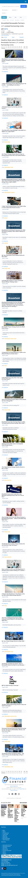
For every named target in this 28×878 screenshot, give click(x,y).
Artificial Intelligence (7, 167)
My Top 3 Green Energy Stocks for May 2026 (13, 641)
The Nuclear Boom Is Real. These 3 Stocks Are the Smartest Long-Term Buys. (13, 544)
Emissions (6, 409)
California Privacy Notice (10, 874)
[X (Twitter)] (9, 794)
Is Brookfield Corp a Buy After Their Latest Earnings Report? (12, 378)
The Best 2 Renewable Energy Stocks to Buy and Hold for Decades (14, 705)
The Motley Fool (5, 71)
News (8, 20)
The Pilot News (8, 873)
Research (22, 37)
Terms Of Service (13, 790)
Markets (4, 17)
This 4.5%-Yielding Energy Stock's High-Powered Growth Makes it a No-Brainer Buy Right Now (13, 619)
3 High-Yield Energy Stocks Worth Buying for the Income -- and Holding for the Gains (14, 84)
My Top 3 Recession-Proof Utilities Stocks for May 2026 (13, 256)
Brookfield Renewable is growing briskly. (12, 624)
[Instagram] (18, 794)
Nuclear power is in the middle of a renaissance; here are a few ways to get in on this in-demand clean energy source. (14, 761)
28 (24, 47)
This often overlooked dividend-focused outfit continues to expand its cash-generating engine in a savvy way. (14, 68)
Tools (21, 17)
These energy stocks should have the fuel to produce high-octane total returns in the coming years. (14, 91)
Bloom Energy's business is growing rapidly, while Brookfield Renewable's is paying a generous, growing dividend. (14, 526)
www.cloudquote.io (14, 786)
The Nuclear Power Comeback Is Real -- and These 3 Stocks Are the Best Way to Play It (13, 754)
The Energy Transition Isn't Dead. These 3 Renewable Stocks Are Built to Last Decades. (13, 664)
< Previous (3, 47)
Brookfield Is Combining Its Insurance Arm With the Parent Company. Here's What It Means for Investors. (13, 231)
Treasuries (22, 20)
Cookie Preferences (17, 874)
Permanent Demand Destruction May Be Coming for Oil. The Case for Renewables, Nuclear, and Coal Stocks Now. (14, 730)
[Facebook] (12, 794)
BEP (5, 29)
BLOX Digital (19, 875)
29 (26, 47)
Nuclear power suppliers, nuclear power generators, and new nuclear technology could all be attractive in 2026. (14, 474)
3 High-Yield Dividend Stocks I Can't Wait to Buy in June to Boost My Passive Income (14, 207)
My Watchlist (14, 10)
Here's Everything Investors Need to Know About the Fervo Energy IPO (14, 400)
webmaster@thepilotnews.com (11, 865)
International (17, 20)
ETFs (15, 17)
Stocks (10, 17)
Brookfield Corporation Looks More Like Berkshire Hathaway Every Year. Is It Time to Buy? (13, 495)
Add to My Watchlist (5, 35)
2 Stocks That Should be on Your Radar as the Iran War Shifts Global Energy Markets (13, 594)
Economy (6, 268)
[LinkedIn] (15, 794)
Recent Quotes (4, 10)
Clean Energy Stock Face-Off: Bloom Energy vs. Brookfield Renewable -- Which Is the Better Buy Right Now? (14, 518)
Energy (12, 167)
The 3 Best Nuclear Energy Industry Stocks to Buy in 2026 (13, 467)
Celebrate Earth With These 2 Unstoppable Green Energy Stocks (12, 444)
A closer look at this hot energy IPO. (11, 405)
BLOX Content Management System (10, 875)
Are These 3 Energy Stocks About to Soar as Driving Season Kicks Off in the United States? (14, 154)
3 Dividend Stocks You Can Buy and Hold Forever (12, 107)
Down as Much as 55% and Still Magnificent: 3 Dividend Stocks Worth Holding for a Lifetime (13, 569)
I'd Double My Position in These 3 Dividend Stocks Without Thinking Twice (12, 281)
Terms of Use (23, 873)
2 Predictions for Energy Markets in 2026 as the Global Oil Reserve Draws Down (14, 353)
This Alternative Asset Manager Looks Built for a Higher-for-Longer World (14, 131)
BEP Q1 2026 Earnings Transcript (10, 685)
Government (12, 192)
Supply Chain (9, 480)
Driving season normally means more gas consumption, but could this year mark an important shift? (12, 161)
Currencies (12, 20)
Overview (4, 20)
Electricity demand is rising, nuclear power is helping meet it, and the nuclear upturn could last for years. (14, 551)
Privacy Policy (21, 788)
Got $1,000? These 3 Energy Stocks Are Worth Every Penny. (13, 327)
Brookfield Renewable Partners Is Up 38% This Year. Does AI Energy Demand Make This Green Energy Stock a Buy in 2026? (13, 181)
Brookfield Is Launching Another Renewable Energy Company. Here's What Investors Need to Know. (14, 60)
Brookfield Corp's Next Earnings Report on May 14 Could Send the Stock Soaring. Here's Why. (14, 422)
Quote (5, 37)
